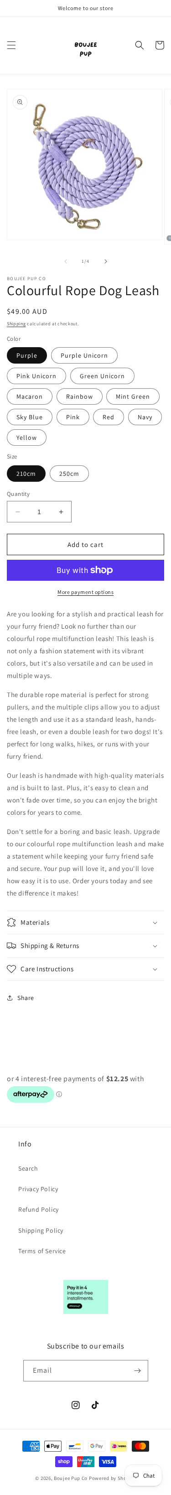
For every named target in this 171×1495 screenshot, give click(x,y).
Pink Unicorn (36, 376)
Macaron (29, 396)
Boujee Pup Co (71, 1478)
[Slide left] (66, 261)
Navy (145, 417)
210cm (26, 473)
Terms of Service (42, 1251)
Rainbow (79, 396)
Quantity (18, 494)
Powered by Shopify (112, 1478)
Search (28, 1168)
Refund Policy (38, 1209)
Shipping (16, 324)
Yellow (26, 437)
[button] (11, 45)
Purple (26, 355)
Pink (73, 417)
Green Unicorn (102, 376)
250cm (69, 473)
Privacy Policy (38, 1189)
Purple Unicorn (84, 355)
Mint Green (133, 396)
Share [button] (25, 998)
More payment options (85, 592)
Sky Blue (29, 417)
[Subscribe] (138, 1370)
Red (108, 417)
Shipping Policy (40, 1230)
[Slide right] (106, 261)
